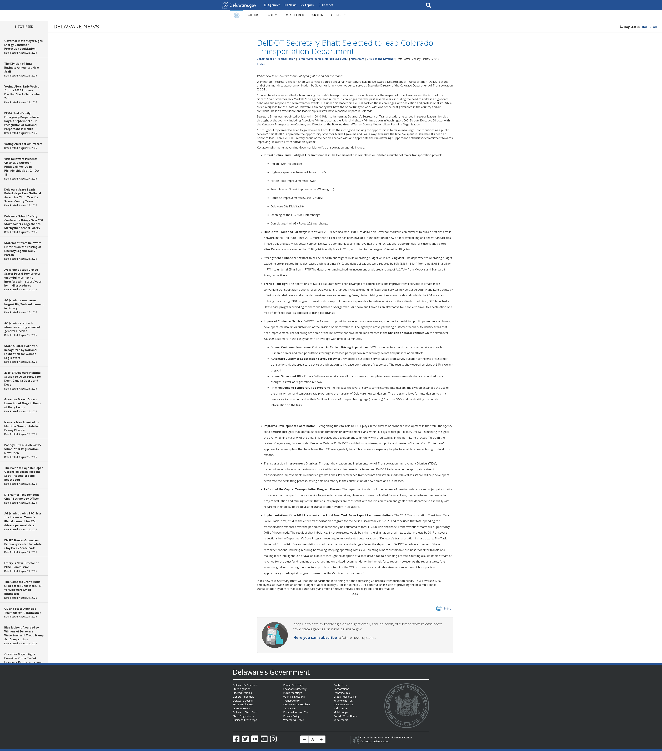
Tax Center (290, 708)
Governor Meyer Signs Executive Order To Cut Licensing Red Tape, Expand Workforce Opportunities (23, 660)
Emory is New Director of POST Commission (21, 565)
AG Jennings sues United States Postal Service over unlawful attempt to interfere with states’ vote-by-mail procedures (23, 277)
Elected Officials (242, 692)
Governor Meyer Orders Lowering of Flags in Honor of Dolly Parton (23, 403)
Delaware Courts (243, 700)
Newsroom (357, 58)
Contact (327, 5)
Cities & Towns (242, 708)
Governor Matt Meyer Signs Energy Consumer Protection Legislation (23, 45)
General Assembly (243, 696)
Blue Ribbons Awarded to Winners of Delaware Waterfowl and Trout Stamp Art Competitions (24, 633)
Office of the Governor (380, 58)
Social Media (341, 720)
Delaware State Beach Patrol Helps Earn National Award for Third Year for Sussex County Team (22, 195)
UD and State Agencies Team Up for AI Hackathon (22, 611)
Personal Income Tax (295, 712)
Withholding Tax (343, 700)
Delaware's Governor (245, 685)
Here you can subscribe (315, 637)
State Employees (243, 704)
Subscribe (317, 15)
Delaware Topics (344, 704)
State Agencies (241, 689)
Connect (337, 15)
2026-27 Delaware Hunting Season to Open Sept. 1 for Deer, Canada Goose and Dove (22, 378)
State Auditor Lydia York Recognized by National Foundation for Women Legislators (21, 352)
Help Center (341, 708)
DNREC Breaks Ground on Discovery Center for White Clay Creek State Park (23, 544)
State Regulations (243, 716)
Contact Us (340, 685)
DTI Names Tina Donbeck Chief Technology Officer (21, 496)
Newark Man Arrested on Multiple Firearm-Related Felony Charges (21, 426)
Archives (273, 15)
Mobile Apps (341, 712)
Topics (309, 5)
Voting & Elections (294, 696)
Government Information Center (393, 737)
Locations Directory (295, 689)
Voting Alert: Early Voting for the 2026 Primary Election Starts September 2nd (22, 92)
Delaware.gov (381, 741)
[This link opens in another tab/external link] (225, 5)
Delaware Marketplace (296, 704)
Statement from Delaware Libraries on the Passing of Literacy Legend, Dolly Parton (22, 249)
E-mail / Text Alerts (345, 716)
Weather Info (295, 15)
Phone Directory (293, 685)
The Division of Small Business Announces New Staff (21, 67)
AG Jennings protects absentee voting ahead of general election (22, 327)
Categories (254, 15)
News (292, 5)
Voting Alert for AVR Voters (23, 144)
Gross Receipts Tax (345, 696)
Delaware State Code (245, 712)
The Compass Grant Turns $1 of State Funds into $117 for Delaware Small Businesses (23, 588)
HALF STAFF (650, 27)
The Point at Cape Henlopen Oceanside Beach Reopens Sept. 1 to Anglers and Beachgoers (23, 474)
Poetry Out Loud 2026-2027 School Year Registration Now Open (22, 449)
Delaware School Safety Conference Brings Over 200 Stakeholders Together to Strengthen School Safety (23, 222)
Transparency (291, 700)
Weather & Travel (293, 720)
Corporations (341, 689)
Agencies (273, 5)
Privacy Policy (291, 716)
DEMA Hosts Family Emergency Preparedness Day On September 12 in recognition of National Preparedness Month (21, 121)
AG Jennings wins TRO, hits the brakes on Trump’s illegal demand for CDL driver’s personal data (22, 519)
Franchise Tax (342, 692)
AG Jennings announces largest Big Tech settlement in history (24, 304)
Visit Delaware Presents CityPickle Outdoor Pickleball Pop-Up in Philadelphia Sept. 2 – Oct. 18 (22, 166)
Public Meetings (292, 692)
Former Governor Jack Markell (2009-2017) (323, 58)
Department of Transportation (276, 58)
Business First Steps (245, 720)
